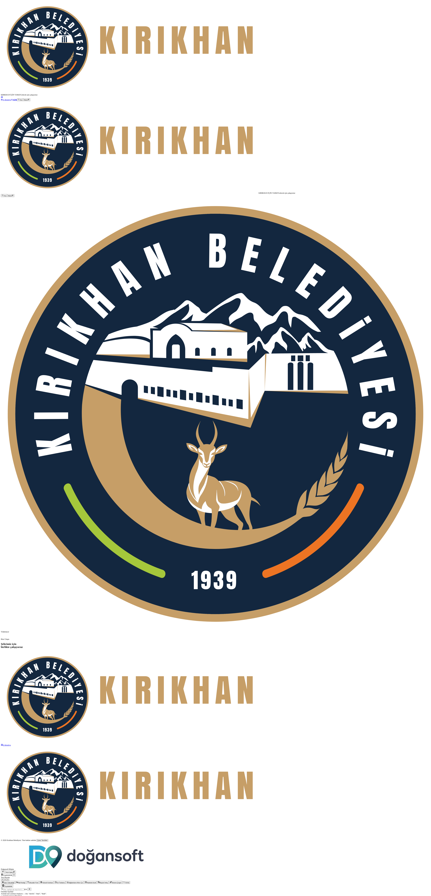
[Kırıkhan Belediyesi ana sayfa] (130, 93)
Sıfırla (127, 883)
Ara (21, 100)
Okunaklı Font (33, 883)
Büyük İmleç (104, 883)
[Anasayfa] (2, 97)
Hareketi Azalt (91, 883)
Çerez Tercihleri (42, 840)
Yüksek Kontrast (47, 883)
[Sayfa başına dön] (3, 872)
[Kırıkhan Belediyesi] (130, 193)
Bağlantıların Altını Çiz (75, 883)
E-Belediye (7, 100)
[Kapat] (14, 875)
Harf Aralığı (21, 883)
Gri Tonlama (61, 883)
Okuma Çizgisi (116, 883)
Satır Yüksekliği (9, 883)
